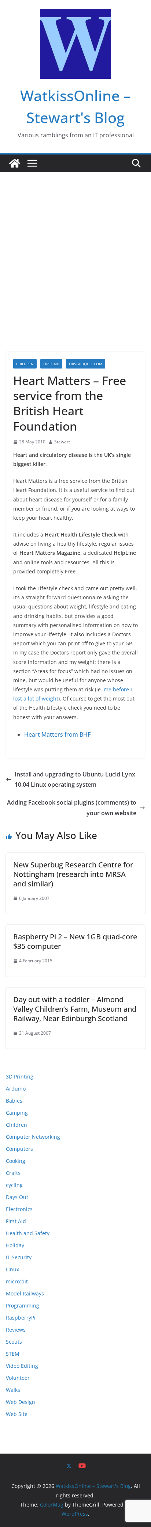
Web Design (20, 1401)
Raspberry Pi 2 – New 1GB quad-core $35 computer (75, 941)
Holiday (15, 1245)
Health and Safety (27, 1233)
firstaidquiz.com (85, 363)
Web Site (16, 1413)
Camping (17, 1112)
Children (25, 363)
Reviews (16, 1329)
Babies (14, 1100)
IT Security (19, 1257)
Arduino (16, 1088)
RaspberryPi (21, 1317)
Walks (13, 1389)
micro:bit (17, 1281)
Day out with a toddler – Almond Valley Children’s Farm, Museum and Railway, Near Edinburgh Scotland (74, 1009)
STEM (12, 1353)
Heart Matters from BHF (57, 734)
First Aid (51, 363)
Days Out (17, 1197)
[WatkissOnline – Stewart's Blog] (14, 163)
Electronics (19, 1209)
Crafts (13, 1172)
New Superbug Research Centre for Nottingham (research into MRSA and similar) (73, 874)
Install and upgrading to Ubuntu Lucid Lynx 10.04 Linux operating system (75, 779)
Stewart (62, 442)
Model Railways (25, 1293)
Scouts (14, 1341)
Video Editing (22, 1365)
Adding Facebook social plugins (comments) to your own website (71, 807)
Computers (19, 1148)
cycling (14, 1184)
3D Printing (19, 1076)
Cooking (15, 1160)
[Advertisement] (75, 251)
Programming (22, 1305)
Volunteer (18, 1377)
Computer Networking (33, 1136)
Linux (12, 1269)
